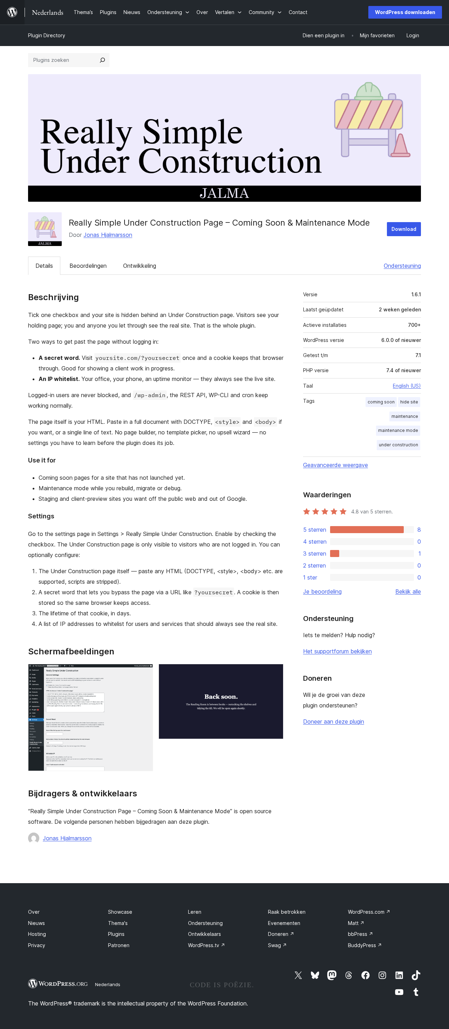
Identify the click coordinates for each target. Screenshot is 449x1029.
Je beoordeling (322, 591)
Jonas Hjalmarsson (107, 234)
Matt (356, 923)
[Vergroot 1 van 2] (143, 673)
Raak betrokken (287, 912)
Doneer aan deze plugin (333, 721)
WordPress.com (369, 912)
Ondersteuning (402, 265)
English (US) (407, 386)
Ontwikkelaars (204, 934)
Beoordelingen (88, 265)
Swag (277, 945)
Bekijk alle (408, 591)
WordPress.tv (206, 945)
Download (403, 229)
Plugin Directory (46, 35)
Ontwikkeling (139, 265)
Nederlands (107, 984)
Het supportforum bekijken (337, 651)
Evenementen (284, 923)
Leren (194, 912)
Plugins (116, 934)
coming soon (381, 402)
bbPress (360, 934)
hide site (409, 402)
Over (34, 912)
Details (44, 265)
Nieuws (36, 923)
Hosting (37, 934)
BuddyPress (365, 945)
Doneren (281, 934)
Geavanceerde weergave (335, 464)
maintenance (404, 416)
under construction (398, 444)
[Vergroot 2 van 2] (273, 673)
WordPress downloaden (405, 12)
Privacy (36, 945)
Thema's (118, 923)
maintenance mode (398, 430)
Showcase (120, 912)
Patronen (118, 945)
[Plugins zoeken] (102, 60)
